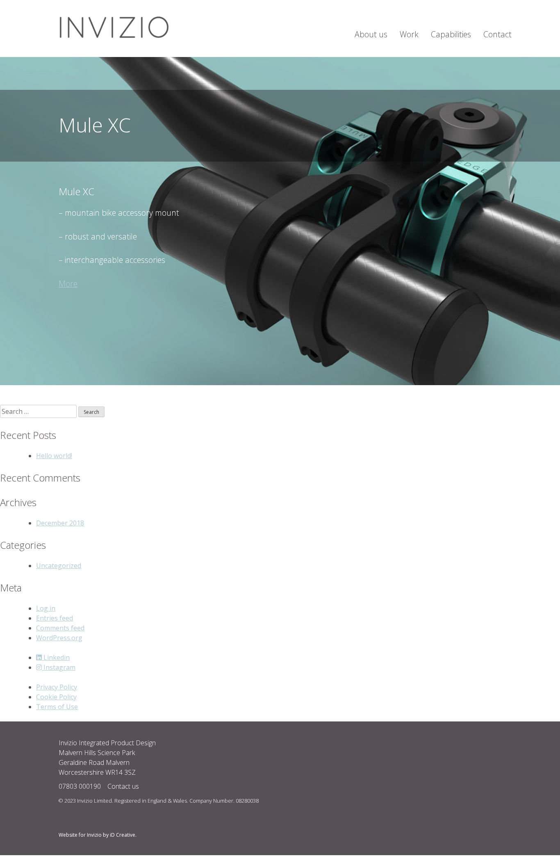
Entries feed (54, 618)
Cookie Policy (56, 696)
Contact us (122, 786)
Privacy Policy (56, 687)
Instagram (58, 667)
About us (371, 34)
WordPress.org (59, 637)
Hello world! (54, 455)
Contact (497, 34)
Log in (45, 608)
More (68, 283)
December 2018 (60, 522)
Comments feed (60, 627)
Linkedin (56, 657)
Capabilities (451, 34)
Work (409, 34)
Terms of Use (57, 706)
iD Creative (122, 834)
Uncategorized (58, 565)
